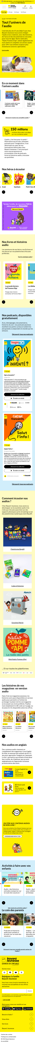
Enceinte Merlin (17, 623)
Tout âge (4, 12)
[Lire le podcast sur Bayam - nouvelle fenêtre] (13, 403)
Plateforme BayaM (17, 549)
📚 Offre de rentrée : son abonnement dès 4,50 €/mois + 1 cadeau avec (17, 2)
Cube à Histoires (17, 586)
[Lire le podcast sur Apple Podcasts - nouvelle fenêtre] (19, 407)
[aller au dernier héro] (3, 192)
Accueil (3, 18)
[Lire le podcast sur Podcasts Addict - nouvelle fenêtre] (13, 407)
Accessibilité (4, 1041)
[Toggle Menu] (4, 7)
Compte (31, 8)
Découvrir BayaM (17, 209)
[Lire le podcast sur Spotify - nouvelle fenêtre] (21, 403)
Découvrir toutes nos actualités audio (17, 117)
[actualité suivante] (31, 112)
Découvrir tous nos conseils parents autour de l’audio (18, 950)
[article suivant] (31, 902)
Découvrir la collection (17, 394)
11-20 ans (23, 12)
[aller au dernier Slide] (3, 302)
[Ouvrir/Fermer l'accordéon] (31, 1014)
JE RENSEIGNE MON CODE (13, 836)
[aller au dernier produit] (3, 736)
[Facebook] (10, 972)
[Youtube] (15, 972)
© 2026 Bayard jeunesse (8, 1039)
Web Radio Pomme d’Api (17, 659)
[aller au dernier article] (3, 902)
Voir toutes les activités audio (17, 908)
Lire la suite (5, 50)
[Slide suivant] (31, 302)
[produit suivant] (31, 736)
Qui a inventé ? (9, 375)
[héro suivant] (31, 192)
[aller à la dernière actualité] (3, 112)
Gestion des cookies (6, 1034)
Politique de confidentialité (8, 1036)
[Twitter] (21, 972)
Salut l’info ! (8, 449)
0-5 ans (10, 12)
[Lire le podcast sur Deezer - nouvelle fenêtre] (27, 403)
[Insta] (4, 972)
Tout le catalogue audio (25, 257)
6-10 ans (16, 12)
